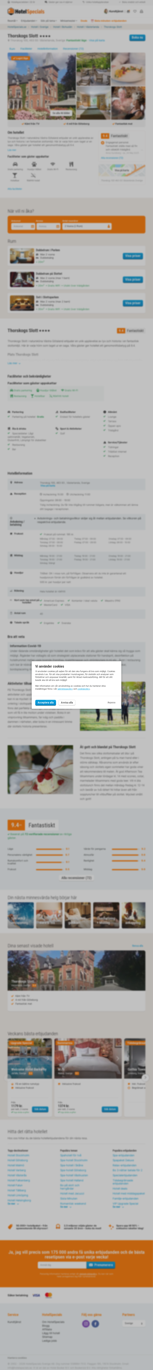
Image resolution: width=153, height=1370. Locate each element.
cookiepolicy (84, 689)
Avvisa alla (67, 702)
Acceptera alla (46, 702)
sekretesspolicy (65, 689)
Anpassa (111, 702)
